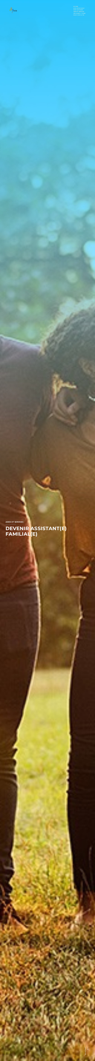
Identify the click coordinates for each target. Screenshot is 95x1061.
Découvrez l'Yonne (79, 13)
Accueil (75, 6)
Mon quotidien (78, 10)
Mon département (79, 8)
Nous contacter (78, 15)
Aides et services (78, 11)
